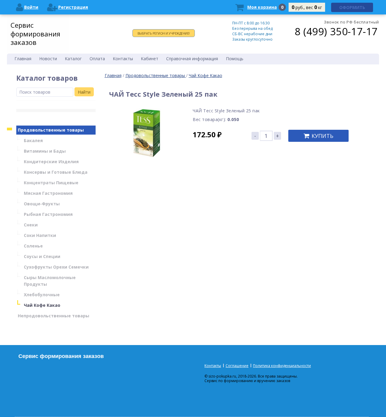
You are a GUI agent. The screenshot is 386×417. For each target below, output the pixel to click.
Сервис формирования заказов (35, 33)
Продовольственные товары (155, 75)
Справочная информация (192, 58)
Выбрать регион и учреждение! (164, 33)
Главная (113, 75)
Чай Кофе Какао (205, 75)
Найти (84, 92)
